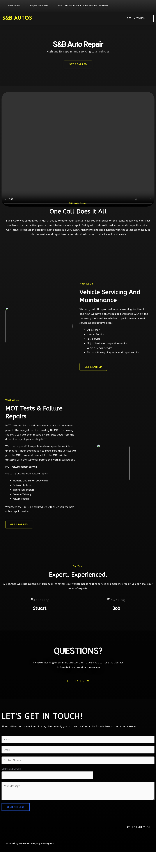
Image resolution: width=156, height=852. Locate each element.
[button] (89, 19)
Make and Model (11, 769)
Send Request (16, 806)
